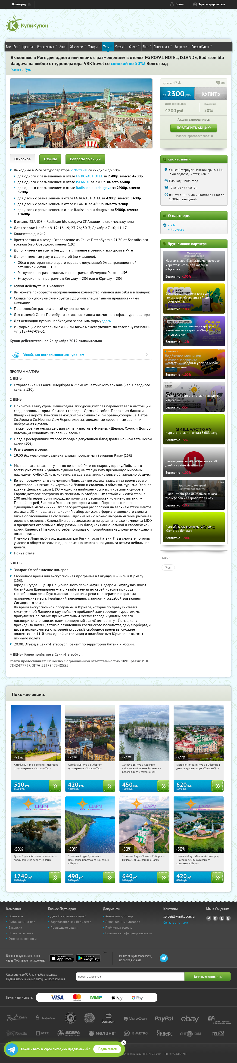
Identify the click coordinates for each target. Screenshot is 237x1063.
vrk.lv (172, 225)
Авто (63, 46)
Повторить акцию (194, 127)
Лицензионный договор (122, 922)
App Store (62, 958)
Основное (22, 159)
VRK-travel (79, 170)
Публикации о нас (22, 922)
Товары (94, 46)
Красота (28, 46)
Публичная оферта (119, 927)
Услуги (121, 46)
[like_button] (218, 83)
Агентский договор (119, 916)
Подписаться (107, 1049)
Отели (134, 46)
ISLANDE (83, 181)
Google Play (88, 958)
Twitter (221, 918)
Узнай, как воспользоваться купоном (53, 354)
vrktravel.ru (176, 229)
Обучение (78, 46)
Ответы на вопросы (23, 939)
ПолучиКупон (201, 46)
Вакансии (15, 927)
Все (8, 46)
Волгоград (19, 4)
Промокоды (163, 46)
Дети (147, 46)
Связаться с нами (175, 922)
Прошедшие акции (64, 927)
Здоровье (182, 46)
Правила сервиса (21, 933)
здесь (106, 320)
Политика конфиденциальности (128, 933)
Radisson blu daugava (93, 187)
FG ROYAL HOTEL (89, 176)
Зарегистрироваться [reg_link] (211, 4)
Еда (16, 46)
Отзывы (50, 159)
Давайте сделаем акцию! (68, 916)
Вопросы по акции (85, 159)
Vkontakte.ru (215, 918)
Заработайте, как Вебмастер (70, 922)
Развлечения (47, 46)
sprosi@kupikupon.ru (179, 916)
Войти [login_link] (180, 4)
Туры (107, 46)
